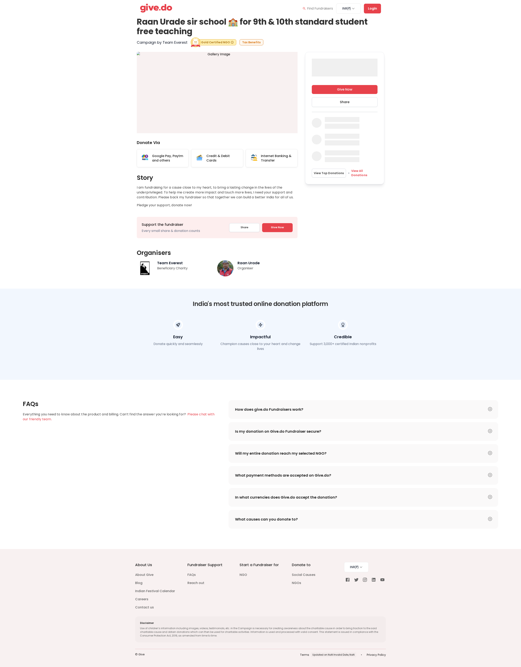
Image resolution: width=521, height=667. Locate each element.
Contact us (144, 607)
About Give (144, 574)
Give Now (277, 227)
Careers (141, 599)
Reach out (195, 583)
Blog (138, 583)
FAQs (191, 574)
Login (372, 8)
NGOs (296, 583)
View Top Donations (329, 173)
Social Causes (303, 574)
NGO (243, 574)
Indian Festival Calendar (155, 591)
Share (244, 227)
